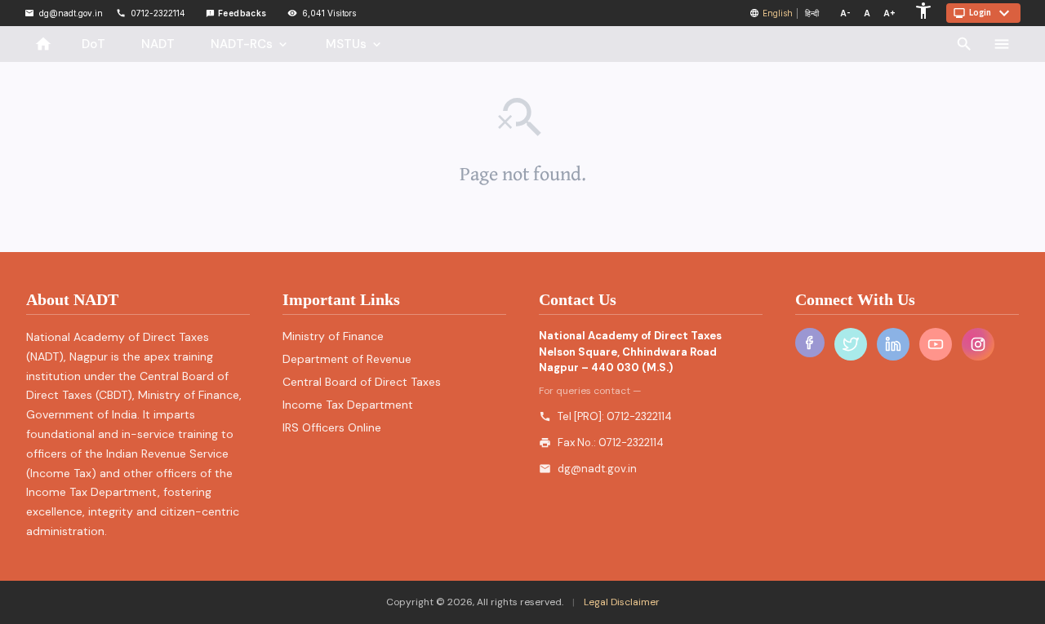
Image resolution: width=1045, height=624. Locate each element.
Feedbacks (236, 13)
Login (983, 13)
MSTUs (355, 44)
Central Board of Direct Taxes (361, 381)
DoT (93, 44)
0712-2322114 (639, 416)
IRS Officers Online (331, 427)
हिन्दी (812, 13)
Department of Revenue (346, 359)
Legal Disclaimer (620, 602)
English (778, 13)
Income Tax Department (347, 404)
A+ (889, 13)
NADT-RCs (250, 44)
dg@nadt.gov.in (597, 469)
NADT (158, 44)
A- (845, 13)
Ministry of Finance (333, 336)
